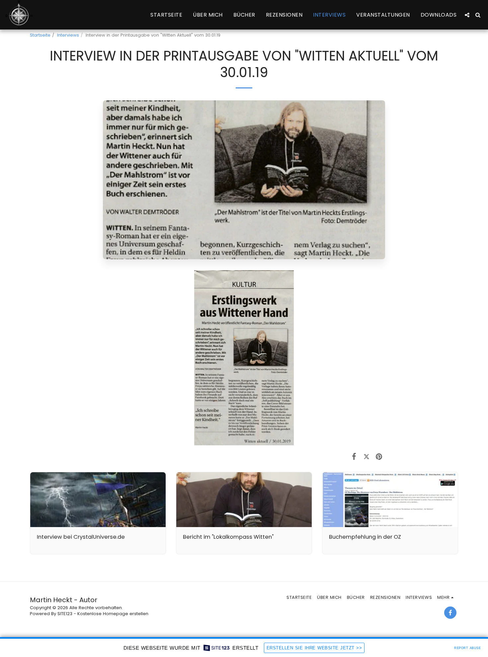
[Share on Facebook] (354, 456)
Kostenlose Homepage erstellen (112, 613)
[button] (467, 15)
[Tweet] (366, 456)
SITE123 (64, 613)
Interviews (68, 35)
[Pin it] (379, 456)
